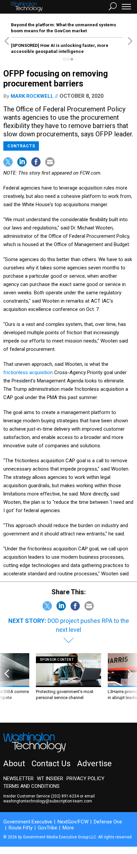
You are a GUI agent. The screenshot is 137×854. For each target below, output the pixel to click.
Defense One (108, 822)
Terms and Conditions (31, 786)
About (14, 763)
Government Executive (27, 822)
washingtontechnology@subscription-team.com (47, 801)
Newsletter (18, 779)
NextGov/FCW (73, 822)
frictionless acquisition (28, 372)
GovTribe (47, 828)
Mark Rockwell (32, 96)
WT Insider (50, 779)
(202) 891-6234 (65, 796)
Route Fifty (21, 828)
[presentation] (7, 683)
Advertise (94, 763)
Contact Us (51, 763)
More (68, 828)
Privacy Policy (85, 779)
